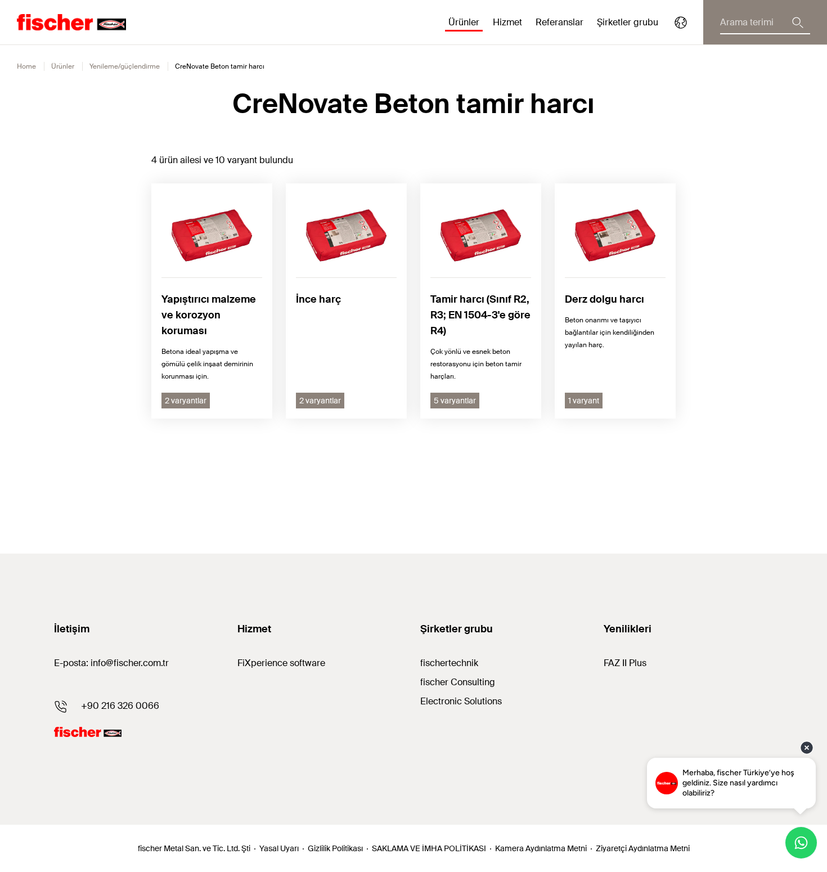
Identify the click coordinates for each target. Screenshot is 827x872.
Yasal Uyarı (279, 848)
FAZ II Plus (625, 663)
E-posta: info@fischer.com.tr (111, 663)
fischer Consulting (457, 682)
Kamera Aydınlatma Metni (541, 848)
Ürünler (62, 66)
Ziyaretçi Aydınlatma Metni (643, 848)
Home (26, 66)
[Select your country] (680, 22)
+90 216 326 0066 (120, 706)
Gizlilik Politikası (335, 848)
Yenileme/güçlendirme (124, 66)
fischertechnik (449, 663)
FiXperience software (281, 663)
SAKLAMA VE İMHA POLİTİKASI (429, 848)
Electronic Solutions (461, 701)
